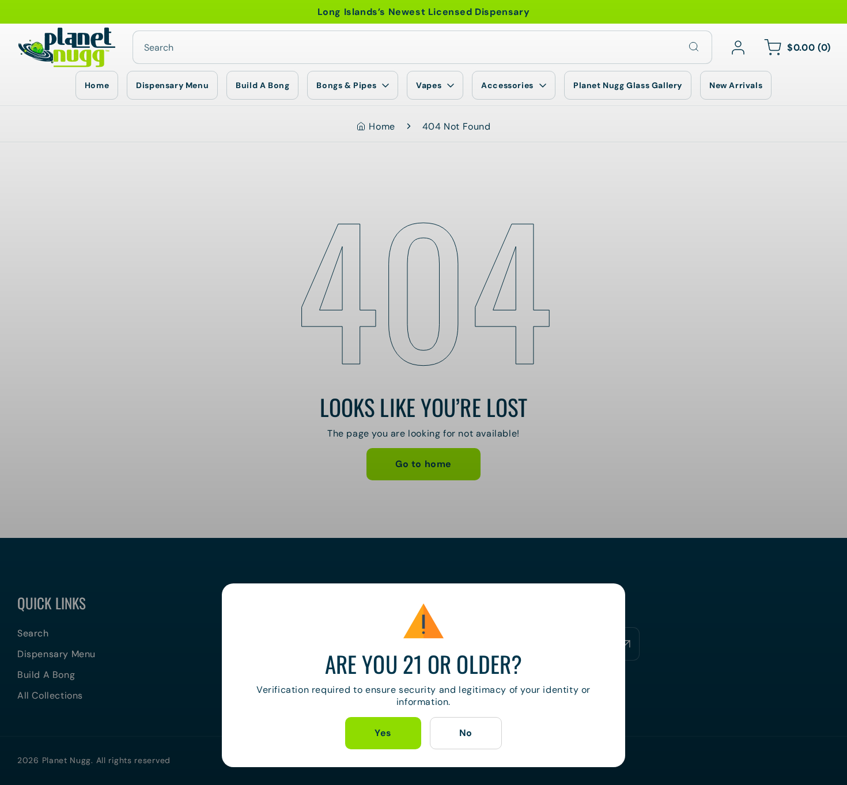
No (465, 733)
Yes (383, 733)
